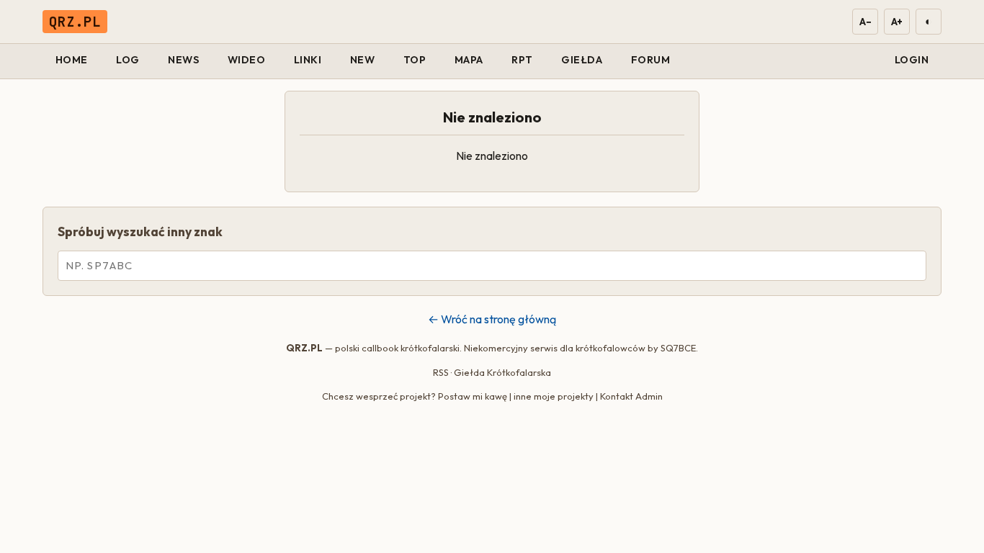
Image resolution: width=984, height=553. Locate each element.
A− (864, 21)
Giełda (581, 59)
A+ (897, 21)
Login (912, 59)
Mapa (469, 59)
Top (414, 59)
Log (128, 59)
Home (71, 59)
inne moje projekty (554, 396)
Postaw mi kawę (472, 396)
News (183, 59)
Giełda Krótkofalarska (502, 372)
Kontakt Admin (631, 396)
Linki (308, 59)
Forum (651, 59)
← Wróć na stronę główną (492, 319)
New (362, 59)
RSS (441, 372)
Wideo (247, 59)
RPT (522, 59)
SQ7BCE (678, 348)
